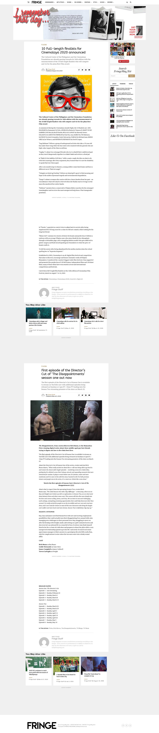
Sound (69, 2)
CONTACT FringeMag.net (88, 724)
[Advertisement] (66, 210)
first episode (46, 454)
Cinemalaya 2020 (63, 279)
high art (80, 279)
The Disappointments (68, 628)
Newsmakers (49, 2)
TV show (86, 628)
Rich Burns (57, 628)
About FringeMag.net (64, 724)
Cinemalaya (53, 279)
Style (95, 2)
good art (73, 279)
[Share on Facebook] (79, 69)
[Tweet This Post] (82, 69)
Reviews (110, 2)
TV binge (79, 628)
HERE (72, 485)
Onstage (87, 2)
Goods (102, 2)
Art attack (60, 2)
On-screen (77, 2)
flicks (51, 628)
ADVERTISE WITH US (75, 724)
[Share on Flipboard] (85, 69)
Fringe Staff (51, 69)
